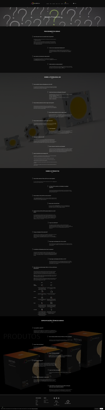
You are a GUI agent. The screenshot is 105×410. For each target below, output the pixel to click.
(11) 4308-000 (50, 59)
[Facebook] (54, 398)
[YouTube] (58, 398)
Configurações (97, 408)
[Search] (67, 3)
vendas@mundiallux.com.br (38, 59)
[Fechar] (104, 408)
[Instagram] (56, 398)
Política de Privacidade (35, 408)
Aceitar (101, 408)
